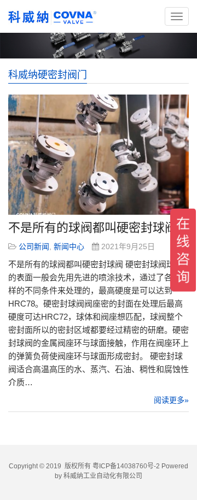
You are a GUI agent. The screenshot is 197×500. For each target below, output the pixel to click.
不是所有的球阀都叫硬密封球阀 (92, 227)
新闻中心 (69, 246)
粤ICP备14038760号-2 (126, 466)
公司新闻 (34, 246)
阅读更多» (171, 400)
